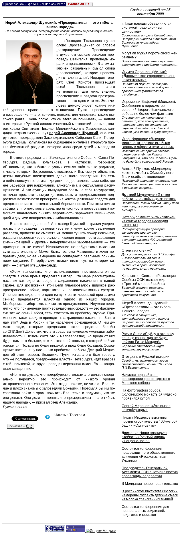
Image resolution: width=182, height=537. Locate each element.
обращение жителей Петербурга (80, 142)
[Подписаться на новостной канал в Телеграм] (69, 420)
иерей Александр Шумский (73, 133)
